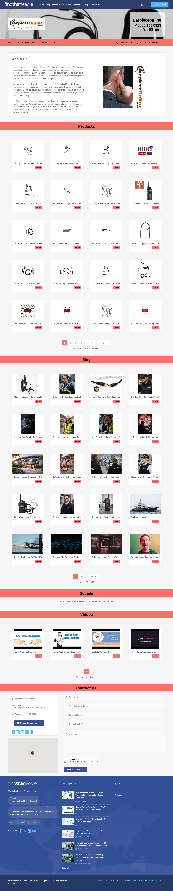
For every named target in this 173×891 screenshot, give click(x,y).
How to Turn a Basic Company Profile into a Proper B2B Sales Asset (90, 808)
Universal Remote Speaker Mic (66, 163)
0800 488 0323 (149, 25)
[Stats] (31, 732)
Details (38, 167)
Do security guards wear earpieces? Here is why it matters (78, 517)
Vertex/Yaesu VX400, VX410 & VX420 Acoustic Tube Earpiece (118, 323)
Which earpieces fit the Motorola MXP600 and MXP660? (38, 397)
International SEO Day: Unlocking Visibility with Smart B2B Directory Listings (89, 857)
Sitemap (126, 880)
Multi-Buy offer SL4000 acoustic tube (30, 323)
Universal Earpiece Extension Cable (146, 243)
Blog (86, 5)
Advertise (67, 5)
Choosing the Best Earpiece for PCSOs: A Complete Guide (78, 397)
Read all (65, 868)
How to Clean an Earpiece (25, 652)
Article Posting (115, 880)
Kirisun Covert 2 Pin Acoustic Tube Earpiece (32, 163)
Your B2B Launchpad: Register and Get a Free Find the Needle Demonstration (91, 844)
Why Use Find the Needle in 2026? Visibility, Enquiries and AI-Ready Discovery (89, 795)
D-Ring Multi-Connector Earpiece (106, 283)
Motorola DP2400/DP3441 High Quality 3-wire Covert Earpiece (40, 243)
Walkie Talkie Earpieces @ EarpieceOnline (149, 652)
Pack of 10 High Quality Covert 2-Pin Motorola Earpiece (77, 283)
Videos (57, 42)
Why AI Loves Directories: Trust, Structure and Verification (88, 832)
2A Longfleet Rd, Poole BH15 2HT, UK (29, 708)
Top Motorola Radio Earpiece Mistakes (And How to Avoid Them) (120, 517)
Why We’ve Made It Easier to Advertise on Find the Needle (91, 820)
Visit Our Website (150, 42)
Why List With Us (54, 5)
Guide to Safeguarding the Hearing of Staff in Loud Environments (120, 652)
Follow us (119, 795)
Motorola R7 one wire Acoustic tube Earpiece (33, 283)
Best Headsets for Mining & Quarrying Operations (74, 437)
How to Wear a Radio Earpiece (66, 652)
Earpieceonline (147, 20)
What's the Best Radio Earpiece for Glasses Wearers (114, 437)
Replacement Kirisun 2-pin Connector (108, 243)
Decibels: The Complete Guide (66, 557)
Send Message (73, 769)
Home (41, 5)
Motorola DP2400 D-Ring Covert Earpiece (110, 163)
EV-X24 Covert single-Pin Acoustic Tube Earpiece (74, 203)
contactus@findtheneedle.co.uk (24, 801)
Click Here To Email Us (27, 723)
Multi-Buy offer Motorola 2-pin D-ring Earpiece (73, 323)
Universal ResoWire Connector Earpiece (148, 283)
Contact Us (95, 5)
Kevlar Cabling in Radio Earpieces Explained (110, 397)
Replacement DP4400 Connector (67, 243)
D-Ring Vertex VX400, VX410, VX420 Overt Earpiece (36, 203)
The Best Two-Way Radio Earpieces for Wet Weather (36, 437)
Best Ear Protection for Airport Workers (31, 557)
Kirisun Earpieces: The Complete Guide (30, 517)
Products (23, 42)
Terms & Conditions (153, 880)
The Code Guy (21, 884)
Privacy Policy (137, 880)
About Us (77, 5)
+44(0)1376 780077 (28, 822)
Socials (45, 42)
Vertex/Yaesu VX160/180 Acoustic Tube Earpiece (113, 203)
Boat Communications (140, 517)
